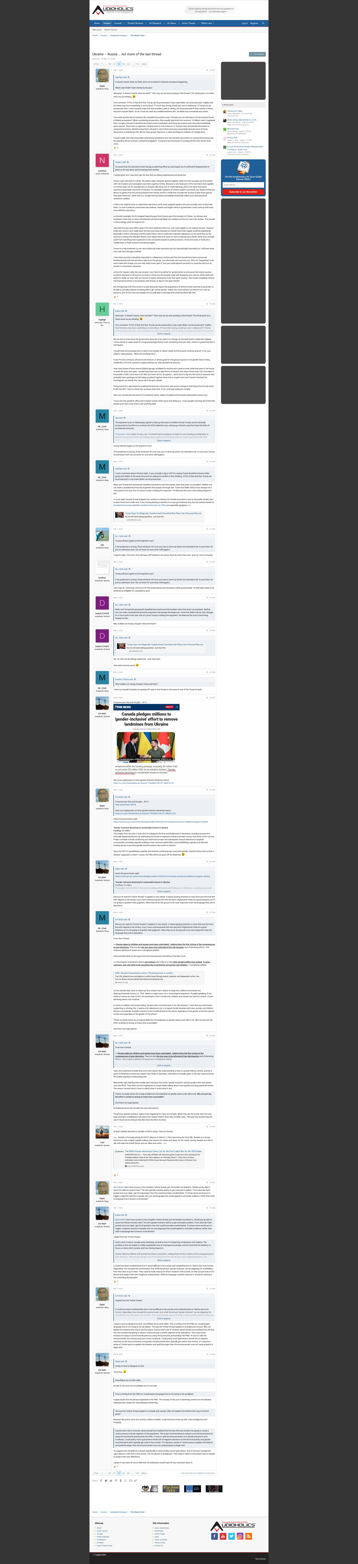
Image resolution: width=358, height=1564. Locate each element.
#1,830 (212, 672)
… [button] (105, 64)
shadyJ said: (120, 162)
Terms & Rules (260, 1559)
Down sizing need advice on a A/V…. (242, 120)
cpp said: (119, 418)
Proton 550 (232, 138)
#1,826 (212, 529)
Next (144, 64)
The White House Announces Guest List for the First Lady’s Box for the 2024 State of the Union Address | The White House (182, 1151)
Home (97, 23)
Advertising (159, 1531)
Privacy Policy (160, 1543)
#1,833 (212, 861)
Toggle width (100, 1555)
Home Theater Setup (104, 1546)
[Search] (263, 23)
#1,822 (212, 155)
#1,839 (212, 1289)
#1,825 (212, 461)
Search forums (110, 29)
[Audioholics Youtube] (223, 1539)
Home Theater (188, 23)
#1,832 (212, 790)
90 (110, 64)
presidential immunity (122, 505)
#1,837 (212, 1182)
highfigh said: (121, 77)
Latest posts (227, 105)
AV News (171, 23)
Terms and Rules (161, 1540)
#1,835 (212, 1036)
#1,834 (212, 912)
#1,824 (212, 411)
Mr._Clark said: (121, 536)
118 (137, 64)
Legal (157, 1537)
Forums (107, 23)
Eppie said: (119, 311)
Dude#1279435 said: (124, 679)
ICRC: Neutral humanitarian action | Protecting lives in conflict (144, 973)
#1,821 (212, 70)
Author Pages (160, 1534)
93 (124, 64)
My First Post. (233, 129)
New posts (97, 29)
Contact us (159, 1546)
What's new (206, 23)
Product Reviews (135, 23)
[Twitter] (231, 1539)
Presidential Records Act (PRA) (152, 505)
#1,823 (212, 304)
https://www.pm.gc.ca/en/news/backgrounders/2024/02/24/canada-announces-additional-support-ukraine (160, 822)
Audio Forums (102, 1531)
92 (119, 64)
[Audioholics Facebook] (214, 1539)
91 (114, 64)
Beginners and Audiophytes (236, 134)
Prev (96, 64)
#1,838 (212, 1208)
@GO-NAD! (118, 1187)
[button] (124, 23)
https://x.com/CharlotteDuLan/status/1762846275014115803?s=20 (143, 783)
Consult (118, 23)
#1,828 (212, 598)
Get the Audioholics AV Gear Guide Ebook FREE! (243, 178)
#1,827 (212, 562)
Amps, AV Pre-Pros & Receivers (238, 125)
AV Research (155, 23)
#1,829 (212, 630)
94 (128, 64)
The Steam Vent (233, 116)
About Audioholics (162, 1528)
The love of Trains (234, 111)
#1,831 (212, 698)
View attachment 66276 (125, 804)
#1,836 (212, 1127)
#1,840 (212, 1354)
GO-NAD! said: (121, 797)
